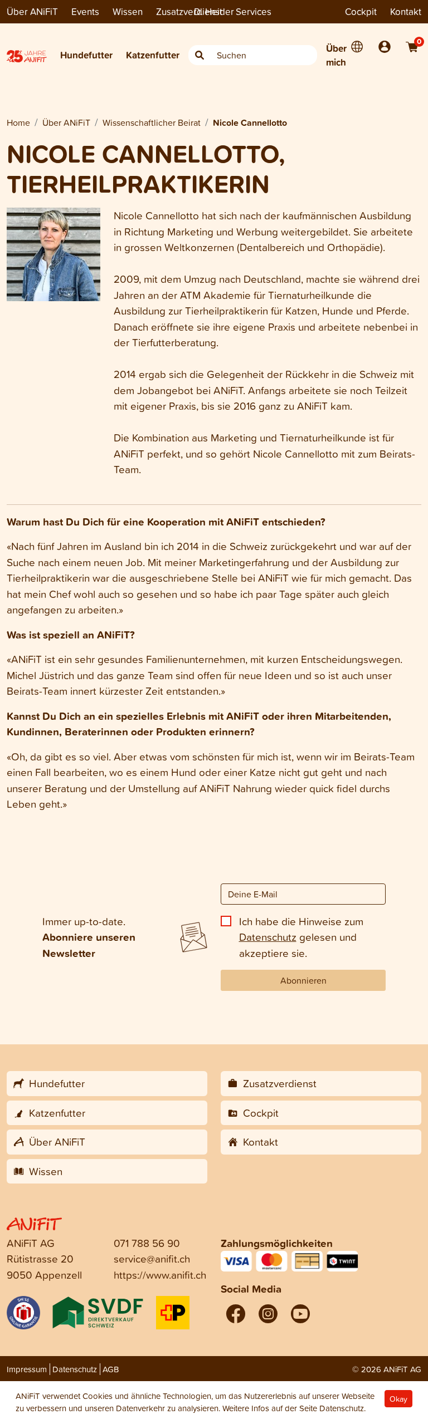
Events (85, 11)
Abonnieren (303, 980)
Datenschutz (267, 936)
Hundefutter (86, 55)
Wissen (128, 11)
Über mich (336, 55)
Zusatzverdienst (189, 11)
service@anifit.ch (152, 1258)
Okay (398, 1398)
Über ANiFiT (32, 11)
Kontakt (405, 11)
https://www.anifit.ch (160, 1274)
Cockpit (361, 11)
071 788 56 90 (147, 1242)
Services (253, 11)
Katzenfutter (152, 55)
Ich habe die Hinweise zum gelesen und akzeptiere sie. (301, 937)
